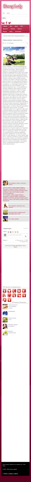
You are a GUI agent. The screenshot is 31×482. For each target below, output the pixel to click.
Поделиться (24, 241)
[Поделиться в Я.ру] (21, 225)
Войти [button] (8, 13)
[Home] (12, 6)
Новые (5, 240)
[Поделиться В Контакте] (16, 225)
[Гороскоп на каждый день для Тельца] (9, 291)
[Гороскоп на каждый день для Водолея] (4, 300)
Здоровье (5, 28)
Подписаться (19, 240)
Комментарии (7, 228)
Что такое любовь (14, 219)
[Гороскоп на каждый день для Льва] (24, 291)
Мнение (5, 31)
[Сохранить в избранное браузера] (23, 225)
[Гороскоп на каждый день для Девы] (4, 295)
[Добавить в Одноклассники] (12, 225)
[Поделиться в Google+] (8, 225)
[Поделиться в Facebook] (3, 225)
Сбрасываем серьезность (12, 40)
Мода (11, 31)
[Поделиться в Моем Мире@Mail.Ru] (10, 225)
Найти (3, 18)
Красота (20, 28)
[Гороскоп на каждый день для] (14, 295)
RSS (4, 13)
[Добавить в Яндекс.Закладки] (18, 225)
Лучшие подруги (13, 469)
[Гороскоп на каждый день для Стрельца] (19, 295)
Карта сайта (13, 473)
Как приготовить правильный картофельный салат (17, 213)
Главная (5, 26)
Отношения (18, 31)
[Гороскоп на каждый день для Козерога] (24, 295)
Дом (11, 26)
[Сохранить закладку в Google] (5, 225)
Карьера (13, 28)
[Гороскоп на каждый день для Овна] (4, 291)
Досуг (16, 26)
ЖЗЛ (21, 26)
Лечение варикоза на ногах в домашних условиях (12, 306)
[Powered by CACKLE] (25, 228)
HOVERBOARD (11, 311)
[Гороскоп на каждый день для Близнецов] (14, 291)
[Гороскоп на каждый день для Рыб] (9, 300)
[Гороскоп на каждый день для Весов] (9, 295)
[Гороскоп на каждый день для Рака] (19, 291)
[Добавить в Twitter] (14, 225)
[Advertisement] (15, 161)
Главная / (9, 35)
